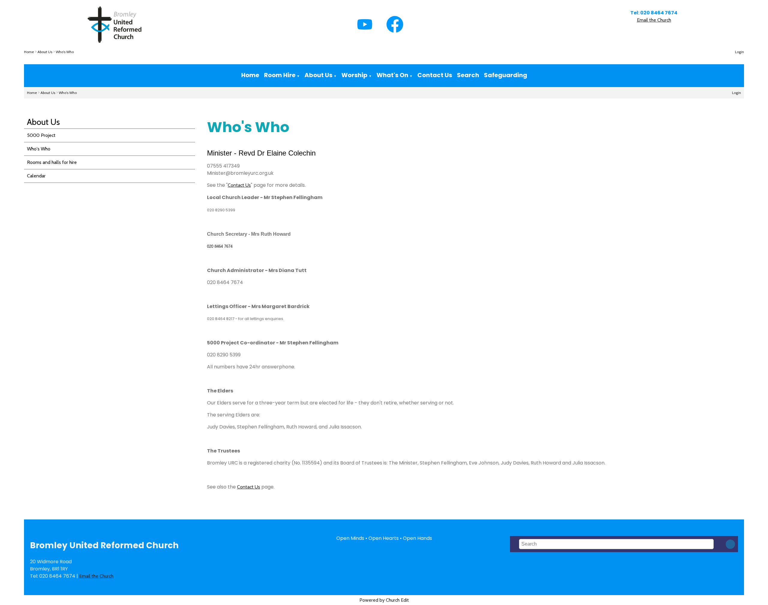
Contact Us (434, 75)
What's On (392, 75)
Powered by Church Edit (384, 600)
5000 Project (41, 135)
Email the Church (654, 20)
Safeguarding (505, 75)
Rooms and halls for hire (52, 162)
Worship (354, 75)
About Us (45, 52)
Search (468, 75)
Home (29, 52)
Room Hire (280, 75)
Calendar (36, 176)
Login (739, 52)
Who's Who (65, 52)
